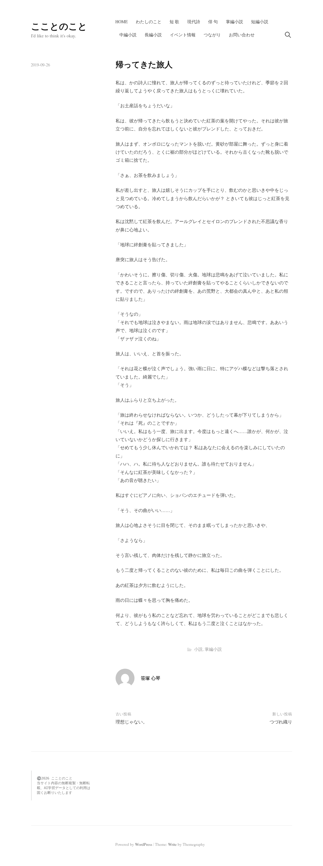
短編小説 (259, 21)
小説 (198, 649)
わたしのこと (149, 21)
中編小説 (128, 35)
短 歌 (174, 21)
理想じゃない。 (131, 722)
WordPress (143, 844)
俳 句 (213, 21)
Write (172, 844)
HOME (121, 21)
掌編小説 (234, 21)
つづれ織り (281, 722)
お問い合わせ (242, 35)
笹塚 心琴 (150, 678)
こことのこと (59, 26)
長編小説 (153, 35)
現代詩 (193, 21)
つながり (212, 35)
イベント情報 (183, 35)
